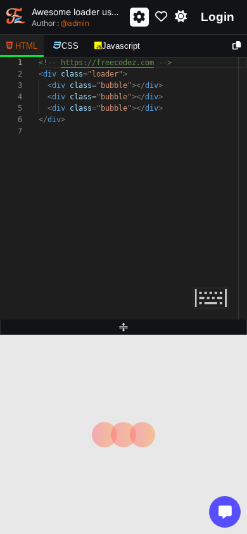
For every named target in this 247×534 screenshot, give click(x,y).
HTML (26, 46)
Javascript (121, 46)
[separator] (123, 327)
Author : (60, 23)
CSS (70, 46)
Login (217, 16)
